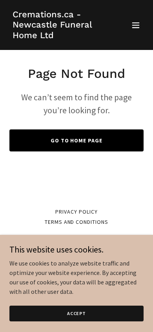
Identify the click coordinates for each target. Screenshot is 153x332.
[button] (136, 25)
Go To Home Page (77, 140)
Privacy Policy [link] (76, 211)
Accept (76, 313)
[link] (56, 36)
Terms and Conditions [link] (77, 221)
